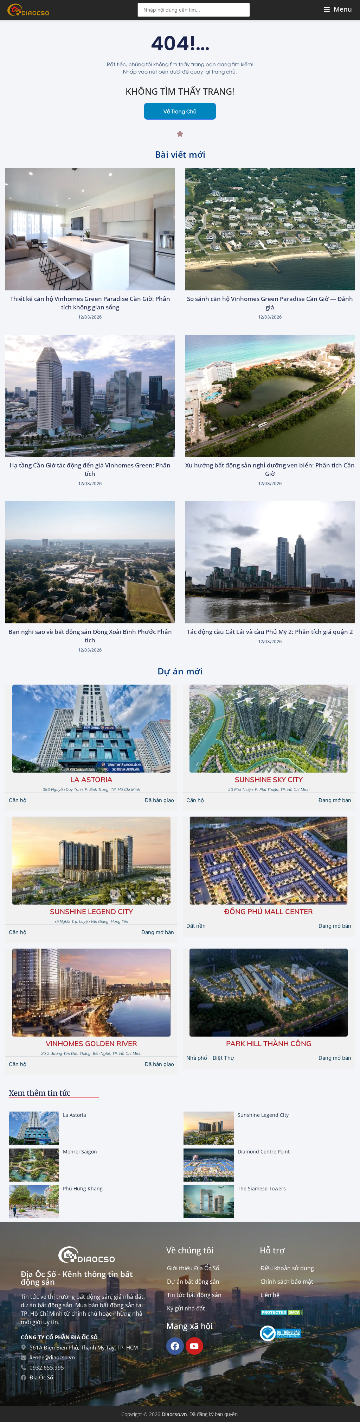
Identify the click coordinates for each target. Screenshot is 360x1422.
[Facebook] (175, 1346)
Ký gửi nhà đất (186, 1308)
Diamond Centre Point (264, 1151)
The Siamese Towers (262, 1188)
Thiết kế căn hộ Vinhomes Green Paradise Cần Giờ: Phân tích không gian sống (90, 303)
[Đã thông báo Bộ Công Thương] (280, 1339)
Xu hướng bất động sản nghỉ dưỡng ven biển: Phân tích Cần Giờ (270, 469)
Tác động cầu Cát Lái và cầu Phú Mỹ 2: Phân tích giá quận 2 (270, 632)
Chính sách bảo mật (287, 1281)
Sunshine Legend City (91, 911)
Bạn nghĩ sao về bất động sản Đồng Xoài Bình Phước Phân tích (90, 636)
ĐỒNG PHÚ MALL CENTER (268, 911)
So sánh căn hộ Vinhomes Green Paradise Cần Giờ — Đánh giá (270, 303)
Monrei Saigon (80, 1151)
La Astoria (91, 779)
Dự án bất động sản (193, 1281)
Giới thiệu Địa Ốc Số (193, 1268)
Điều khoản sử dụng (287, 1268)
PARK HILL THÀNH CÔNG (268, 1043)
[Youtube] (194, 1346)
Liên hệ (270, 1295)
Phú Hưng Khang (83, 1188)
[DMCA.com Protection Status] (281, 1313)
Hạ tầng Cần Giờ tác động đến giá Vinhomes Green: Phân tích (90, 469)
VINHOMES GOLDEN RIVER (91, 1043)
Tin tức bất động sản (194, 1295)
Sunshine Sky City (269, 779)
